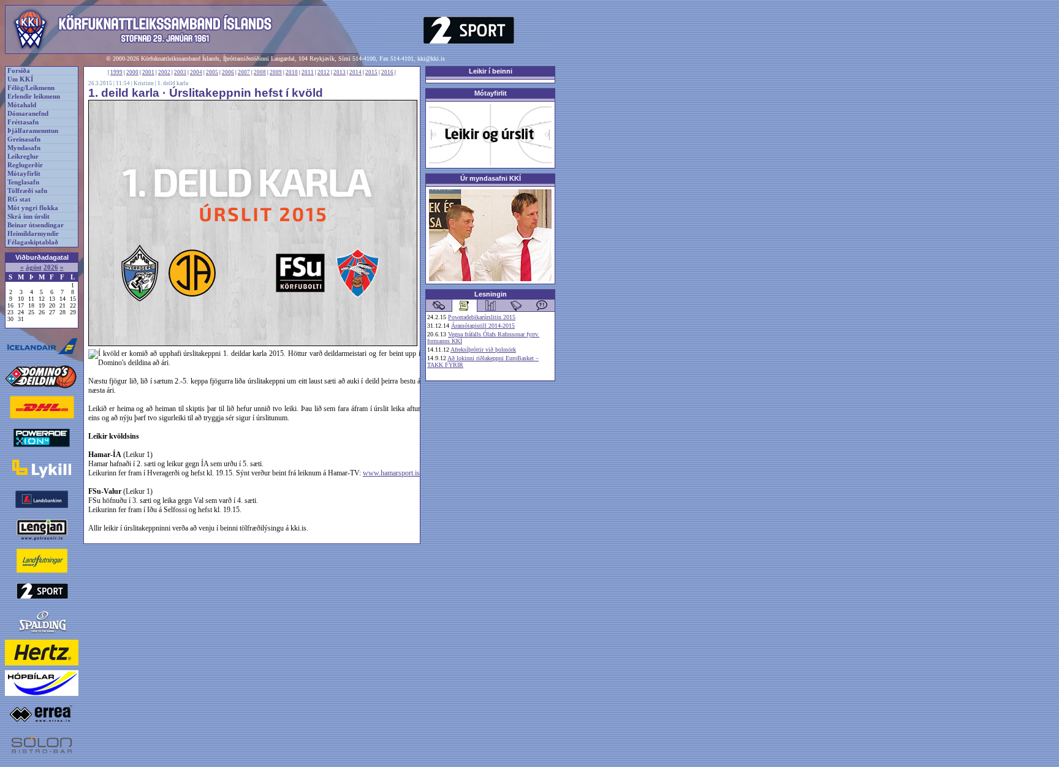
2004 (196, 72)
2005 (212, 72)
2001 (148, 72)
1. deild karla (173, 83)
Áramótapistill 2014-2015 (483, 325)
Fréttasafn (23, 122)
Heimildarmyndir (33, 233)
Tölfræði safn (27, 190)
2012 (323, 72)
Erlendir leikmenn (33, 96)
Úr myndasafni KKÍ (490, 178)
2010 (292, 72)
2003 (180, 72)
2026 (51, 267)
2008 (260, 72)
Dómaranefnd (27, 113)
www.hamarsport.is (391, 473)
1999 (116, 72)
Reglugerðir (25, 165)
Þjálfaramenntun (32, 130)
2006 (228, 72)
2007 (244, 72)
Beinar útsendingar (35, 225)
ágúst (34, 267)
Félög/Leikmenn (31, 88)
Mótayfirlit (23, 173)
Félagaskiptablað (32, 242)
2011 (308, 72)
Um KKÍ (20, 79)
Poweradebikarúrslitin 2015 (481, 317)
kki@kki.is (431, 58)
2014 (355, 72)
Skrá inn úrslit (28, 216)
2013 (339, 72)
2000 (132, 72)
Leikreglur (23, 156)
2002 (164, 72)
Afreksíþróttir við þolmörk (483, 349)
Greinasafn (23, 139)
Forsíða (18, 70)
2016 (387, 72)
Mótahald (21, 105)
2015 (371, 72)
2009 (276, 72)
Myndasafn (23, 148)
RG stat (19, 199)
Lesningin (490, 294)
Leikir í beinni (490, 71)
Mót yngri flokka (32, 208)
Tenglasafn (23, 182)
